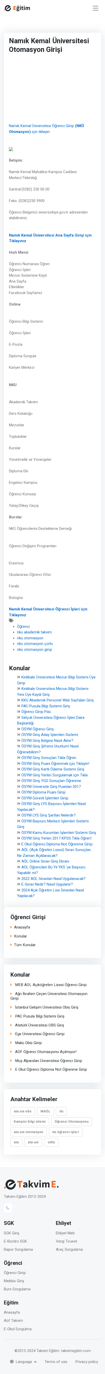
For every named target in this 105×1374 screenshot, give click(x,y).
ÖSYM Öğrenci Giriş (37, 729)
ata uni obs (23, 1111)
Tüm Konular (25, 945)
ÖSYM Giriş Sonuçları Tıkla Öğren (48, 757)
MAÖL (45, 1111)
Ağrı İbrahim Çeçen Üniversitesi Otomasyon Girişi (48, 996)
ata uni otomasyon (28, 1132)
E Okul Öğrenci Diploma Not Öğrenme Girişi (57, 844)
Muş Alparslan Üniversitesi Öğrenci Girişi (48, 1060)
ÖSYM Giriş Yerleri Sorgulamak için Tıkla (54, 775)
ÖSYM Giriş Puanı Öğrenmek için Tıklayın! (55, 763)
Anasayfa (22, 927)
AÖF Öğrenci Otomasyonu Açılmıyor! (45, 1051)
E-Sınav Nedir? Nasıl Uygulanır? (47, 884)
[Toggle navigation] (95, 8)
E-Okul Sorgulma (18, 1329)
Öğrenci (23, 626)
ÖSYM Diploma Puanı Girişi (43, 792)
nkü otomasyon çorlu (35, 643)
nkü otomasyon (30, 638)
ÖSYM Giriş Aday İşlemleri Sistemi (49, 734)
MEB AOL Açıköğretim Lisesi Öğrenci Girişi (50, 984)
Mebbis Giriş (14, 1281)
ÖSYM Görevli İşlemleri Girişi (44, 798)
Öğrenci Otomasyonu (71, 1122)
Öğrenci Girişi (15, 1272)
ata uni (33, 1142)
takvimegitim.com (76, 1350)
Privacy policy (86, 1361)
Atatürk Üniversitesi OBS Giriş (39, 1025)
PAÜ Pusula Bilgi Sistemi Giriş (45, 706)
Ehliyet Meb (65, 1233)
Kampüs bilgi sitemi (30, 1122)
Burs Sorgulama (17, 1289)
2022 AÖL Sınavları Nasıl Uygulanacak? (53, 878)
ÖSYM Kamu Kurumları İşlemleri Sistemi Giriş (58, 832)
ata (16, 1142)
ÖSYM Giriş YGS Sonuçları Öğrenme (51, 780)
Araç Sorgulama (69, 1249)
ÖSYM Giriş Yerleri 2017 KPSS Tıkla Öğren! (56, 838)
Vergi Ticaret (66, 1241)
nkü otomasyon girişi (34, 649)
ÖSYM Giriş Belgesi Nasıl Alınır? (47, 740)
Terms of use (56, 1361)
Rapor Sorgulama (18, 1249)
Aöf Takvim (13, 1320)
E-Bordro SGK (15, 1241)
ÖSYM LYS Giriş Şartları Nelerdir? (48, 815)
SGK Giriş (11, 1233)
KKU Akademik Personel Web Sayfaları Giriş (57, 700)
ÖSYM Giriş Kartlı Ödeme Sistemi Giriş (52, 769)
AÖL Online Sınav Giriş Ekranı (45, 861)
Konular (20, 936)
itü (61, 1111)
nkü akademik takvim (34, 632)
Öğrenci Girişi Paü (36, 711)
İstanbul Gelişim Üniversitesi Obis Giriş (46, 1007)
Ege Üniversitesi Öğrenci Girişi (39, 1034)
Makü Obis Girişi (28, 1043)
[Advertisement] (48, 89)
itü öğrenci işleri (65, 1132)
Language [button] (24, 1361)
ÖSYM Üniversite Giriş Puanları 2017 (51, 786)
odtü (51, 1142)
